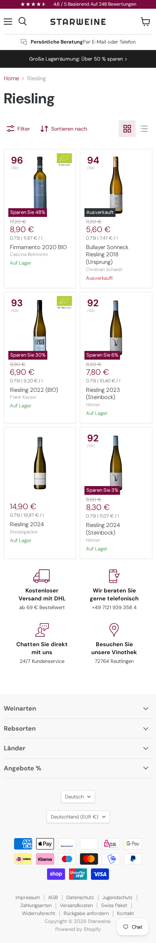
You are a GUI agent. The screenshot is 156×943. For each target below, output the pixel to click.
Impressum (28, 897)
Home (11, 78)
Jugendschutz (117, 897)
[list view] (144, 128)
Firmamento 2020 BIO (38, 247)
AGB (53, 897)
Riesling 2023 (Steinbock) (103, 393)
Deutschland (74, 817)
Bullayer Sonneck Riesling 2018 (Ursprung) (107, 254)
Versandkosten (76, 905)
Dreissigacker (24, 532)
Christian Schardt (104, 270)
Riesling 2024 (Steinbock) (103, 528)
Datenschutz (80, 897)
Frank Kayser (23, 397)
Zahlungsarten (35, 905)
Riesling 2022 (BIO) (34, 390)
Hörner (93, 405)
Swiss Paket (114, 905)
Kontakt (125, 913)
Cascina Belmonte (29, 254)
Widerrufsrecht (38, 913)
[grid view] (127, 128)
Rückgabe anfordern (86, 913)
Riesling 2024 (27, 524)
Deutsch (74, 796)
